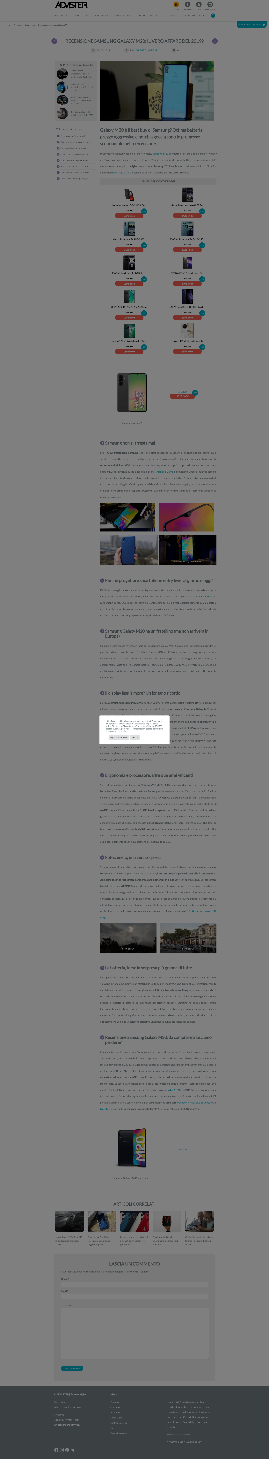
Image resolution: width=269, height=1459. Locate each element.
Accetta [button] (135, 737)
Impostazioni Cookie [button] (118, 737)
